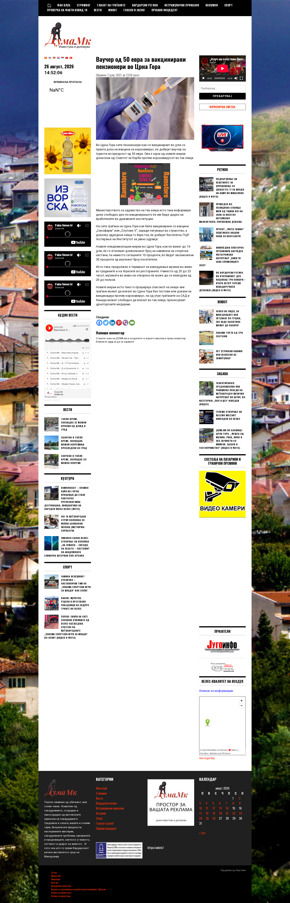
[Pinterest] (119, 323)
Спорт (228, 5)
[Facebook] (99, 323)
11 (207, 808)
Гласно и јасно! (134, 10)
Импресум (55, 879)
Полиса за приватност (61, 892)
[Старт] (203, 78)
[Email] (132, 323)
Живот (112, 10)
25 (207, 818)
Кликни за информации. (216, 691)
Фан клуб (63, 5)
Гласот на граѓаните (111, 5)
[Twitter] (106, 323)
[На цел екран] (241, 78)
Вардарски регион (145, 5)
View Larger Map (207, 758)
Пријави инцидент (165, 10)
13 (220, 808)
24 (200, 818)
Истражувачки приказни (181, 5)
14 (227, 808)
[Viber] (125, 323)
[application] (222, 68)
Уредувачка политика (61, 886)
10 (200, 808)
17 (200, 813)
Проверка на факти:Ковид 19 (67, 10)
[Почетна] (49, 5)
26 (213, 818)
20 (220, 813)
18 (207, 813)
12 (213, 808)
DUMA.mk (57, 400)
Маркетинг (56, 875)
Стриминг (84, 5)
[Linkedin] (112, 323)
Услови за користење (60, 896)
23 (240, 813)
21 (227, 813)
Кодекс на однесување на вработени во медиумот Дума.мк (78, 889)
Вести (98, 10)
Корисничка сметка (222, 107)
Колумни (212, 5)
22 (233, 813)
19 (213, 813)
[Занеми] (236, 78)
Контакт (55, 882)
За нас (54, 872)
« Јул (202, 833)
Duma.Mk (48, 400)
